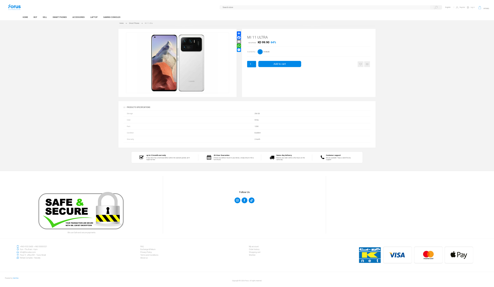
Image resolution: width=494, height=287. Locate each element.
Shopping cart (254, 252)
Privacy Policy (146, 252)
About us (144, 258)
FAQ (142, 247)
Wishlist (252, 255)
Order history (254, 249)
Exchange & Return (148, 249)
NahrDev (16, 278)
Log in (473, 7)
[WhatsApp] (239, 46)
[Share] (239, 33)
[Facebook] (239, 37)
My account (254, 247)
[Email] (239, 42)
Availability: (251, 52)
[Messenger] (239, 50)
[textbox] (331, 7)
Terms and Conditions (149, 255)
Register (462, 7)
